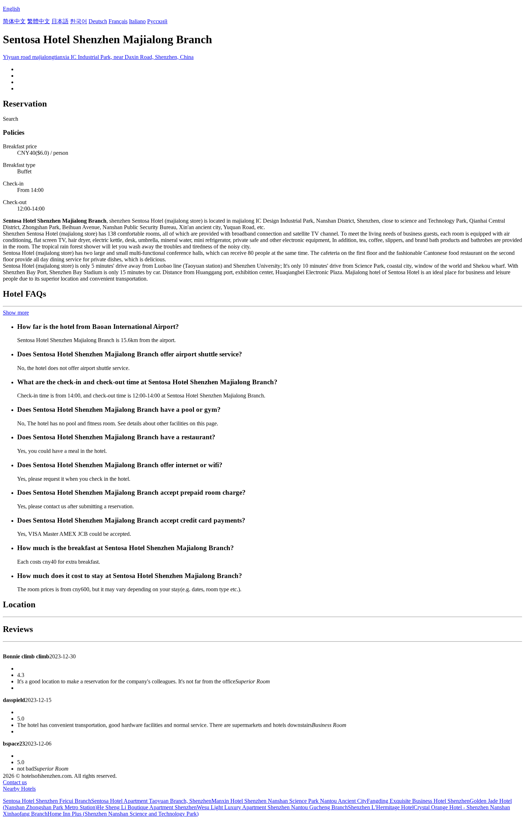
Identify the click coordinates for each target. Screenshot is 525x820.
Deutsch (98, 21)
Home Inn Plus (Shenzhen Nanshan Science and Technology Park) (123, 814)
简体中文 (14, 21)
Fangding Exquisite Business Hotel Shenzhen (418, 801)
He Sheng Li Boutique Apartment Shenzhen (147, 807)
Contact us (15, 782)
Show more (16, 313)
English (11, 9)
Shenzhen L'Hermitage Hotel (381, 807)
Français (118, 21)
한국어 (78, 21)
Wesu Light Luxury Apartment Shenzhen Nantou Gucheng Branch (272, 807)
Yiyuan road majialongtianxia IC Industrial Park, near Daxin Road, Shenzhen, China (98, 57)
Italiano (137, 21)
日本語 (60, 21)
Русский (157, 21)
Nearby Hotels (19, 789)
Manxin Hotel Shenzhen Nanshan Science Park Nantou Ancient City (289, 801)
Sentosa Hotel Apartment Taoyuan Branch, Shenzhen (151, 801)
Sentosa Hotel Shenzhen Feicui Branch (47, 801)
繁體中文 (38, 21)
